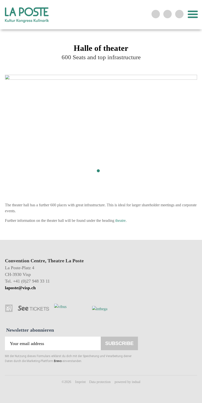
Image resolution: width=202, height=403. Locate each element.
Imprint (81, 382)
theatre (120, 220)
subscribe (119, 343)
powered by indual (127, 382)
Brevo (58, 361)
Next (174, 130)
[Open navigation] (192, 14)
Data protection (100, 382)
